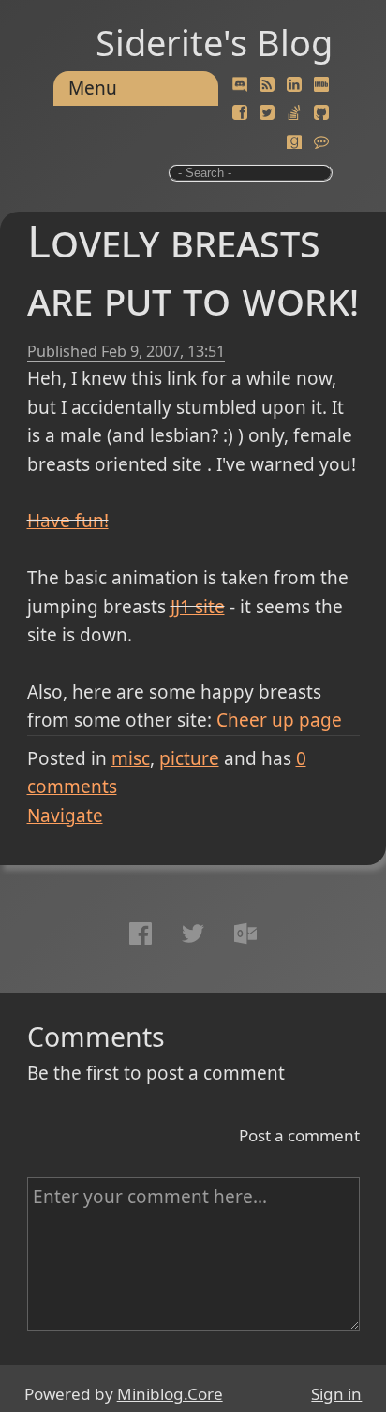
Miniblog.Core (170, 1394)
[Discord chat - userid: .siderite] (240, 85)
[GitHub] (321, 113)
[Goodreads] (294, 142)
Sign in (336, 1394)
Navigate (65, 815)
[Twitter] (267, 113)
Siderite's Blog (214, 42)
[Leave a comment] (321, 142)
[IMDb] (321, 85)
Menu (92, 88)
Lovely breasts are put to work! (193, 269)
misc (130, 758)
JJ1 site (198, 607)
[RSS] (267, 85)
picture (189, 758)
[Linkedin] (294, 85)
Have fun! (68, 520)
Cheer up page (279, 720)
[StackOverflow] (294, 113)
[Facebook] (240, 113)
